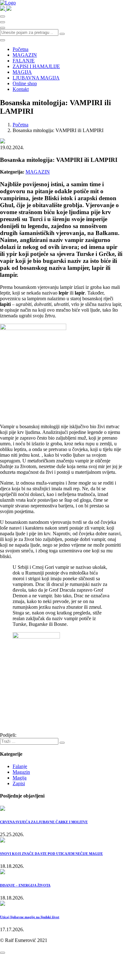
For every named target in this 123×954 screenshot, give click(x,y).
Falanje (20, 766)
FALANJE (24, 60)
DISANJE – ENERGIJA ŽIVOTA (25, 885)
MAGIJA (22, 72)
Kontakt (21, 89)
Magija (19, 777)
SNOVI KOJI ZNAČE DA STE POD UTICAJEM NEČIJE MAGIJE (51, 853)
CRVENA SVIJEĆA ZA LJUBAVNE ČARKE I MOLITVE (44, 822)
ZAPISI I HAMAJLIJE (36, 66)
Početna (20, 49)
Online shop (25, 83)
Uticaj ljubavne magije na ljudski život (29, 917)
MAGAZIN (25, 55)
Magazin (21, 772)
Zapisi (19, 783)
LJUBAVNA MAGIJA (36, 77)
